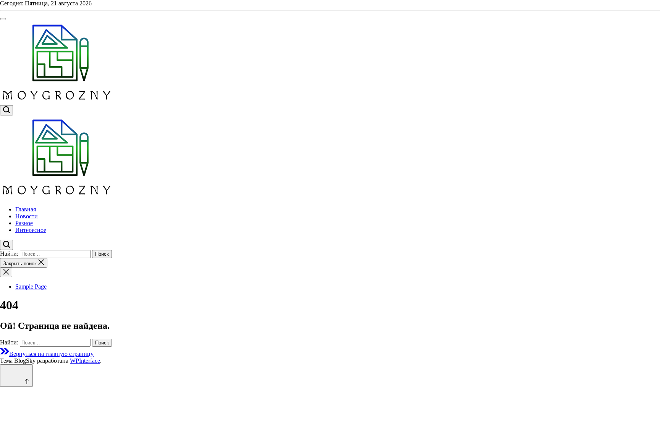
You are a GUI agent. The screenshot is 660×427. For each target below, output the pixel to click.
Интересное (30, 230)
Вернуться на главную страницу (51, 354)
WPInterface (85, 360)
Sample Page (31, 286)
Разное (24, 223)
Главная (25, 209)
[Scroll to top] (16, 375)
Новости (26, 216)
